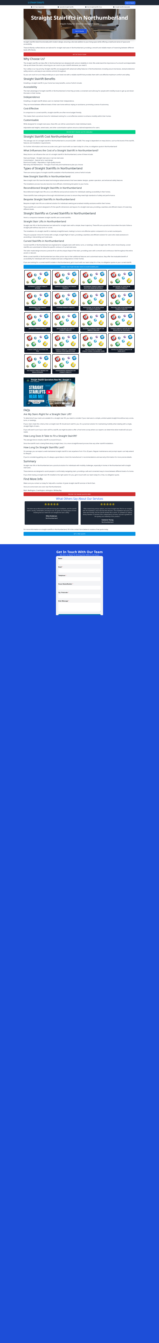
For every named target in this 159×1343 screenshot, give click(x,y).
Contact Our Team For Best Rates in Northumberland (79, 267)
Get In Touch (130, 3)
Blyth (25, 490)
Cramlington (40, 490)
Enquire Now (79, 540)
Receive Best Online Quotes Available (79, 132)
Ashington (49, 490)
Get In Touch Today (79, 54)
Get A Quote (79, 31)
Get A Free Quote (79, 534)
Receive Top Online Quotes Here (79, 494)
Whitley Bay (58, 490)
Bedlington (31, 490)
